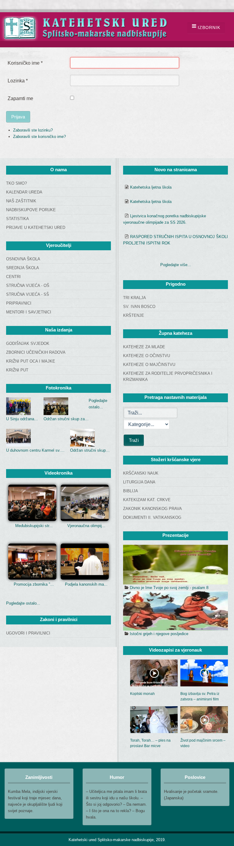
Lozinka (18, 80)
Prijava (18, 116)
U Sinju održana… (22, 419)
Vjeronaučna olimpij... (86, 525)
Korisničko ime (25, 63)
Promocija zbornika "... (34, 584)
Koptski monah (142, 694)
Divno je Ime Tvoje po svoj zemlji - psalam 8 (169, 587)
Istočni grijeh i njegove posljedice (159, 633)
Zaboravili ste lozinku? (33, 130)
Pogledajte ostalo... (23, 603)
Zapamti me (20, 98)
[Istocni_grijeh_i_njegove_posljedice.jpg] (175, 611)
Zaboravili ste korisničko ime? (39, 136)
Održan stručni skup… (90, 450)
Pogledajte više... (175, 264)
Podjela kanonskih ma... (86, 584)
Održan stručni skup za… (66, 419)
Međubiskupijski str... (34, 525)
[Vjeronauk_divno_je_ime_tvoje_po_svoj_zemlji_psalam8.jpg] (175, 564)
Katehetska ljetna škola (151, 187)
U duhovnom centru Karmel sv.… (35, 450)
